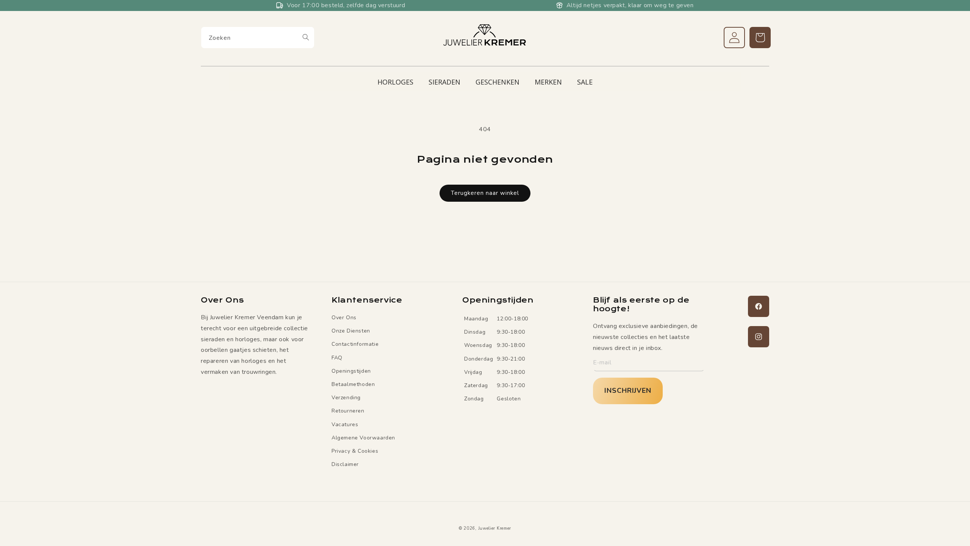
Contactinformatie (355, 344)
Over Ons (344, 317)
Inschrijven (627, 390)
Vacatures (345, 424)
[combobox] (257, 37)
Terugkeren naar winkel (485, 193)
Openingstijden (351, 371)
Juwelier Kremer (495, 528)
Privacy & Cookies (355, 451)
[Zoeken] (305, 37)
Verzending (346, 397)
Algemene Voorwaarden (363, 437)
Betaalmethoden (353, 384)
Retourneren (348, 410)
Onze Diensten (351, 330)
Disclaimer (345, 464)
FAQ (337, 357)
